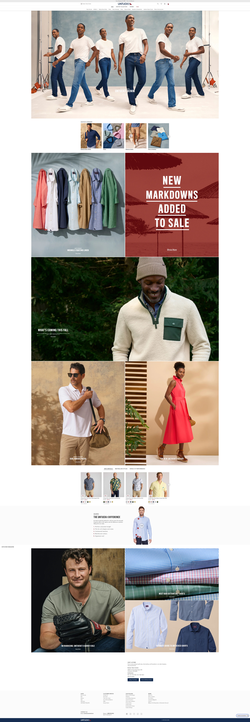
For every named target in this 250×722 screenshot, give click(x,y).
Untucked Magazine (152, 699)
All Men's (95, 9)
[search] (158, 4)
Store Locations (151, 696)
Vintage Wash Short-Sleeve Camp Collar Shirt (157, 498)
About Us (150, 695)
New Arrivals (89, 9)
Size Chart (105, 696)
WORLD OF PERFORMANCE (137, 469)
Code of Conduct (129, 699)
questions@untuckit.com (88, 713)
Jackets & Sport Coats (148, 9)
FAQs (104, 701)
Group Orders (106, 702)
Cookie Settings (129, 707)
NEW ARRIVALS (108, 469)
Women (82, 698)
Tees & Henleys (116, 9)
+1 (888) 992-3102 (110, 713)
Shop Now (125, 94)
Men (82, 696)
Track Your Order (106, 698)
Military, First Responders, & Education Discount (158, 702)
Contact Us (105, 695)
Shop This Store (133, 679)
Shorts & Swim (128, 9)
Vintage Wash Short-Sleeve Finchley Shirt (111, 498)
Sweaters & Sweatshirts (137, 9)
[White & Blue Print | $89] (86, 502)
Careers (150, 701)
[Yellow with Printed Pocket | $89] (90, 502)
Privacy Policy (129, 702)
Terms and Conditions (130, 701)
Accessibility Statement (130, 698)
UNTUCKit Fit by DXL (85, 702)
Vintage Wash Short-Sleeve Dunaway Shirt (134, 498)
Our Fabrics (150, 698)
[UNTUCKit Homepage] (125, 3)
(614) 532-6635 (131, 676)
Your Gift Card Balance (108, 699)
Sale (81, 699)
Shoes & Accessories (158, 9)
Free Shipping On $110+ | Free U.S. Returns (125, 1)
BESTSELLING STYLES (121, 469)
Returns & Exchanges (130, 695)
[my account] (165, 4)
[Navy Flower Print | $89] (81, 502)
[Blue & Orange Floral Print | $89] (83, 502)
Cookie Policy (128, 704)
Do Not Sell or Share (130, 706)
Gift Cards (83, 701)
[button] (86, 3)
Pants (122, 9)
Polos (110, 9)
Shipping (127, 696)
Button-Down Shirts (103, 9)
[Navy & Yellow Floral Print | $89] (88, 502)
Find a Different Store (146, 679)
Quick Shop (91, 491)
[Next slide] (169, 136)
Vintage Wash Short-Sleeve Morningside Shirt (90, 498)
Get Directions (130, 673)
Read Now (78, 649)
